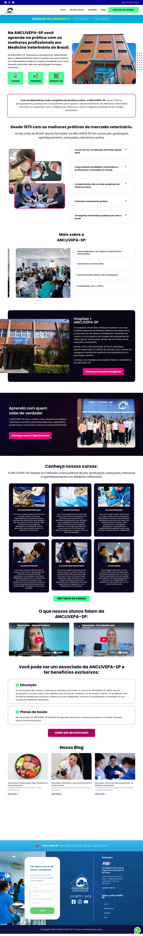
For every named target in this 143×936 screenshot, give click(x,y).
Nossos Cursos (77, 9)
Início (63, 9)
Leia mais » (13, 794)
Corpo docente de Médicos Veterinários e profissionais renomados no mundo (97, 168)
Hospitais (92, 9)
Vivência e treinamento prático (91, 201)
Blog (103, 9)
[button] (102, 151)
